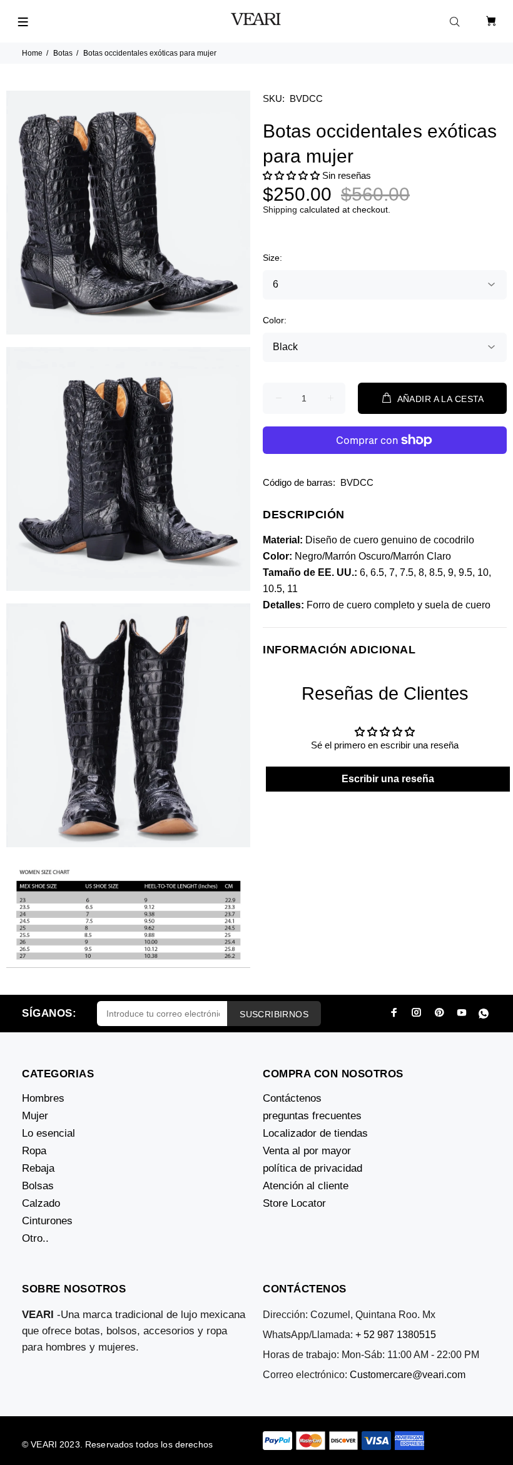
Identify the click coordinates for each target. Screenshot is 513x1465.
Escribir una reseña (388, 778)
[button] (291, 175)
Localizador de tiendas (315, 1133)
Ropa (34, 1151)
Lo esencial (48, 1133)
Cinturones (47, 1221)
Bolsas (38, 1186)
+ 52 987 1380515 (395, 1334)
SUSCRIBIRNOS (274, 1014)
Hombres (43, 1098)
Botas (63, 53)
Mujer (35, 1116)
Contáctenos (292, 1098)
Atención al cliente (305, 1186)
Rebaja (38, 1168)
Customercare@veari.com (407, 1374)
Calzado (41, 1203)
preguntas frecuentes (312, 1116)
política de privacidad (312, 1168)
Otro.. (35, 1238)
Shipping (280, 209)
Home (32, 53)
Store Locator (294, 1203)
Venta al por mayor (307, 1151)
